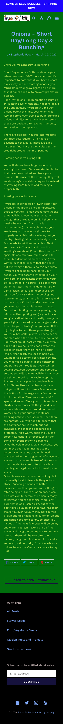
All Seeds (13, 611)
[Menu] (57, 18)
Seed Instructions (19, 649)
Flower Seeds (16, 620)
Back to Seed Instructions (34, 580)
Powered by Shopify (43, 712)
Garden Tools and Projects (25, 639)
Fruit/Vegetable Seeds (22, 630)
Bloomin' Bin (24, 712)
